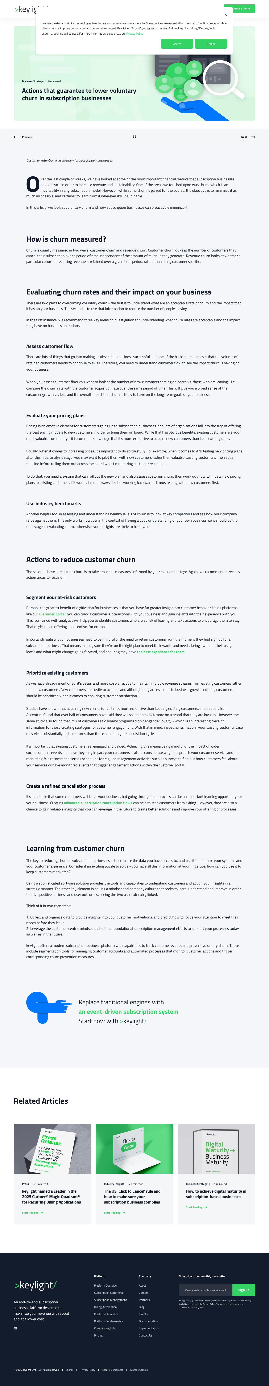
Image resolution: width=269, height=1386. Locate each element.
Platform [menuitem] (99, 1276)
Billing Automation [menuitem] (105, 1307)
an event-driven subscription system (128, 1011)
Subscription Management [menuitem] (110, 1300)
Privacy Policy (209, 1304)
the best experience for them (161, 652)
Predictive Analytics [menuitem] (106, 1314)
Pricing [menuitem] (98, 1335)
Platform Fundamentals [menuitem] (109, 1321)
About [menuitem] (142, 1285)
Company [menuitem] (145, 1276)
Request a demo (239, 8)
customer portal (52, 614)
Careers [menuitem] (144, 1293)
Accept (177, 44)
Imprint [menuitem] (69, 1370)
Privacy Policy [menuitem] (87, 1370)
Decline (211, 44)
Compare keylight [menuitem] (105, 1328)
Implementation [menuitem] (149, 1328)
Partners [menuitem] (144, 1300)
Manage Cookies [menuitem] (139, 1370)
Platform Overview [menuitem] (105, 1285)
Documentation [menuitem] (148, 1321)
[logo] (45, 1285)
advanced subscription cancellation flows (98, 803)
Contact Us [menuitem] (146, 1335)
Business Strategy (33, 81)
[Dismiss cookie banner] (225, 15)
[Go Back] (134, 136)
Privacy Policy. (135, 33)
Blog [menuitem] (141, 1307)
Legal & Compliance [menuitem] (112, 1370)
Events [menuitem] (143, 1314)
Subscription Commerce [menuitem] (109, 1293)
